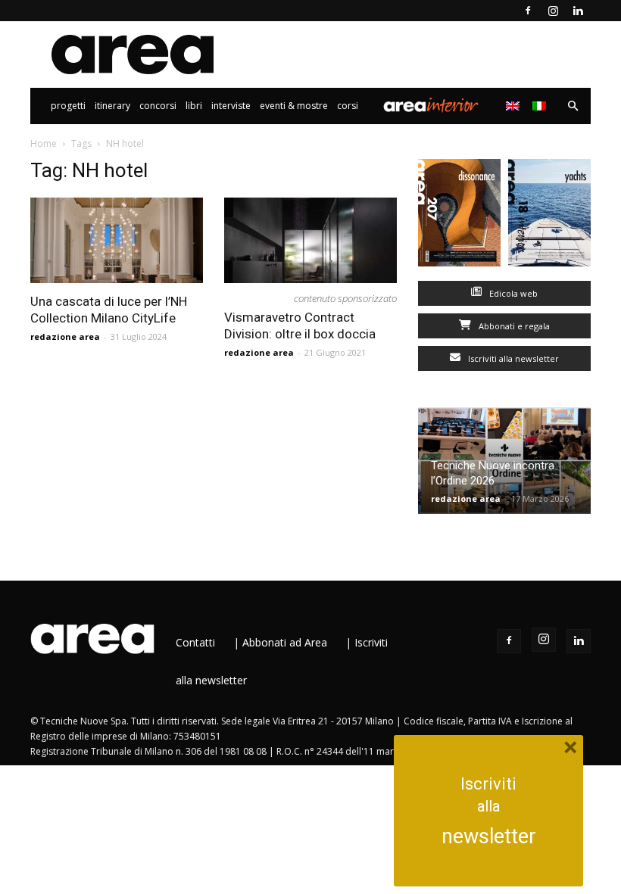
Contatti (195, 642)
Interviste (231, 105)
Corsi (347, 105)
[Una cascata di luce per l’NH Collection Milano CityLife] (116, 240)
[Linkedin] (577, 10)
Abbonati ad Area (284, 642)
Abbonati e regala (513, 326)
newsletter (489, 836)
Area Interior (431, 106)
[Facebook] (527, 10)
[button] (572, 106)
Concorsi (157, 105)
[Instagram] (552, 10)
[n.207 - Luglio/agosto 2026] (459, 216)
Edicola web (512, 293)
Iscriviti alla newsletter (512, 358)
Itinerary (112, 105)
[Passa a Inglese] (514, 106)
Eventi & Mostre (294, 105)
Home (43, 143)
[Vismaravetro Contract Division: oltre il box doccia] (310, 240)
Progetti (68, 105)
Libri (194, 105)
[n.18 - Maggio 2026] (549, 216)
